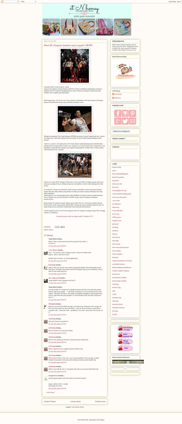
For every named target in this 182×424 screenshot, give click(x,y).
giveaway (115, 224)
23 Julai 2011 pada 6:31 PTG (57, 371)
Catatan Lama (100, 401)
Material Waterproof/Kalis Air (121, 267)
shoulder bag (116, 297)
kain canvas (116, 244)
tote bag (115, 311)
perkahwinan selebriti (119, 277)
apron (114, 170)
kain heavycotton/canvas (120, 247)
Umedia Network (55, 321)
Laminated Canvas (118, 264)
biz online (115, 187)
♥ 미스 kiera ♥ (53, 250)
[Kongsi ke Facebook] (62, 227)
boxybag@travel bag (119, 190)
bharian (51, 199)
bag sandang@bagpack (120, 174)
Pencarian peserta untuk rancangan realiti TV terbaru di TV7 (74, 216)
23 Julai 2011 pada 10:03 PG (57, 246)
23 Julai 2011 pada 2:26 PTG (57, 274)
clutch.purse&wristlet (119, 197)
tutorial (114, 314)
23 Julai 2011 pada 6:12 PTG (57, 315)
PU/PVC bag (116, 287)
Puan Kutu (52, 265)
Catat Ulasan (50, 392)
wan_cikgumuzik (54, 278)
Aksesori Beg (116, 167)
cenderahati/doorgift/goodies (121, 194)
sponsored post (117, 304)
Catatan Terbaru (50, 401)
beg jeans (115, 180)
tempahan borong (118, 307)
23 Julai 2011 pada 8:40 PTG (57, 388)
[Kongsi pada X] (60, 227)
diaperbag (115, 207)
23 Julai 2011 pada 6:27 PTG (57, 324)
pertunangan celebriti (119, 281)
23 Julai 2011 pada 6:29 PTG (57, 351)
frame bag (115, 214)
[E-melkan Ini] (56, 227)
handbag (115, 227)
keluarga (115, 257)
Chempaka (52, 304)
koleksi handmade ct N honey (122, 261)
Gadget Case (116, 220)
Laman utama (75, 401)
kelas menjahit (117, 254)
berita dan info (117, 184)
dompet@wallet (117, 210)
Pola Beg (115, 284)
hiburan (51, 230)
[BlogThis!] (58, 227)
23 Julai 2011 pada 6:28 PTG (57, 342)
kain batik (115, 241)
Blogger (102, 420)
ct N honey (52, 319)
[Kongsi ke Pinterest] (64, 227)
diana (51, 369)
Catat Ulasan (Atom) (78, 407)
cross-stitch (116, 200)
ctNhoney (117, 98)
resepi (114, 294)
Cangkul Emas (53, 375)
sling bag (115, 301)
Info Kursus (116, 237)
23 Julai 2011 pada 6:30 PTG (57, 362)
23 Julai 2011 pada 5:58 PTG (57, 300)
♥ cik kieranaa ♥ (55, 330)
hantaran (115, 231)
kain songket (116, 251)
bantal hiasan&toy (118, 177)
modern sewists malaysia (120, 271)
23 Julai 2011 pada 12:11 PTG (58, 261)
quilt (113, 291)
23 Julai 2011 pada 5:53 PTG (57, 283)
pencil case (116, 274)
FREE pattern (116, 217)
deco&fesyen (116, 204)
